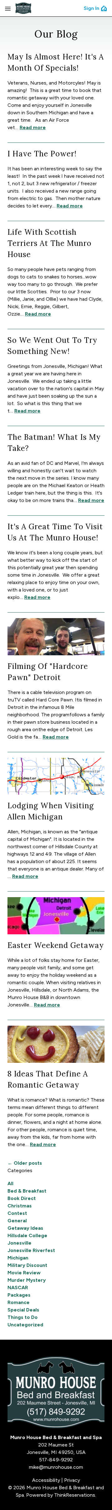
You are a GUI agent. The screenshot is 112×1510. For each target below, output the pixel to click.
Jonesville (19, 1243)
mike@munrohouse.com (56, 1467)
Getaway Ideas (25, 1228)
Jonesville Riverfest (31, 1250)
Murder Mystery (26, 1280)
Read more (33, 127)
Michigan (17, 1258)
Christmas (19, 1206)
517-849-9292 (56, 1460)
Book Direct (21, 1198)
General (17, 1221)
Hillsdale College (27, 1235)
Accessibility (46, 1480)
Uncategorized (25, 1325)
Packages (18, 1295)
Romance (18, 1302)
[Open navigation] (8, 8)
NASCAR (17, 1287)
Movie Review (23, 1273)
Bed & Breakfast (26, 1191)
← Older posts (24, 1163)
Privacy (72, 1480)
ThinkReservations (74, 1495)
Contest (17, 1213)
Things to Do (22, 1317)
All (10, 1183)
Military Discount (27, 1265)
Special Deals (23, 1310)
